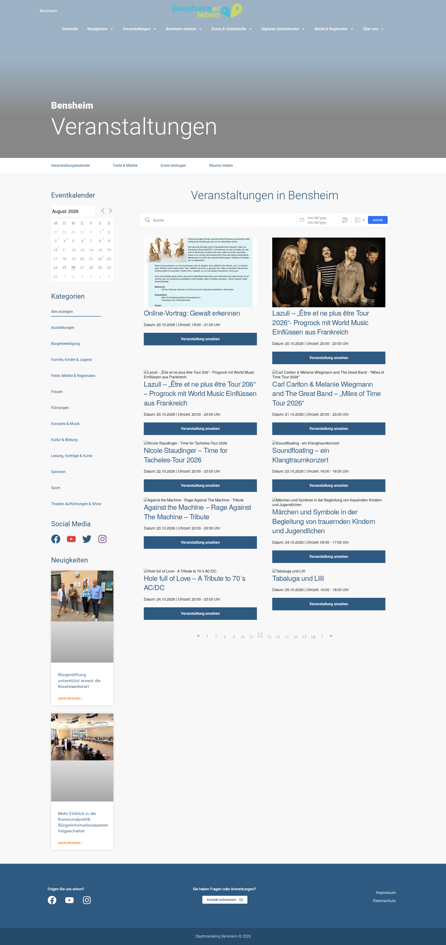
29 (73, 232)
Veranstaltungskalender (70, 165)
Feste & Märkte (125, 165)
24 (55, 267)
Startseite (70, 29)
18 (64, 258)
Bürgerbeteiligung (65, 343)
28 (64, 232)
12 (73, 249)
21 (91, 258)
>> (330, 636)
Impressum (386, 892)
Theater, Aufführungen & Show (76, 504)
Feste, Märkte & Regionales (73, 375)
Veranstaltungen (137, 29)
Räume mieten (221, 165)
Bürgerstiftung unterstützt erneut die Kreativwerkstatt (79, 680)
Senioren (58, 472)
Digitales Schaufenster (280, 29)
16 (295, 636)
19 (73, 258)
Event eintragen (173, 165)
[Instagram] (86, 900)
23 (109, 258)
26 (73, 267)
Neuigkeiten (97, 29)
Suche (378, 220)
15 (100, 249)
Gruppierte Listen (358, 220)
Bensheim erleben (181, 29)
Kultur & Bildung (64, 440)
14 (91, 249)
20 (82, 258)
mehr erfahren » (70, 698)
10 (55, 249)
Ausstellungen (62, 327)
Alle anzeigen (62, 311)
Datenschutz (384, 900)
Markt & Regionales (331, 29)
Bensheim (48, 10)
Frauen (56, 391)
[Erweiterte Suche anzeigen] (345, 220)
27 (55, 232)
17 (55, 258)
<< (198, 636)
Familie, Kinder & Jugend (71, 359)
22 (100, 258)
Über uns (370, 29)
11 (251, 636)
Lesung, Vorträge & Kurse (71, 456)
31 (91, 232)
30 (82, 232)
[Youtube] (69, 900)
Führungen (60, 407)
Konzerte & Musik (65, 424)
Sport (55, 488)
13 (82, 249)
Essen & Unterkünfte (229, 29)
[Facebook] (52, 900)
